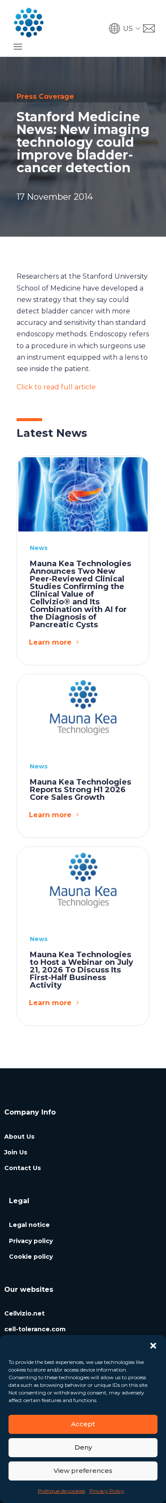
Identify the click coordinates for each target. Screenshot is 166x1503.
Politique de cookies (61, 1491)
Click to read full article (56, 387)
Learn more (50, 642)
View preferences (83, 1471)
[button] (153, 1345)
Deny (83, 1447)
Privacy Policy (106, 1491)
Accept (83, 1424)
